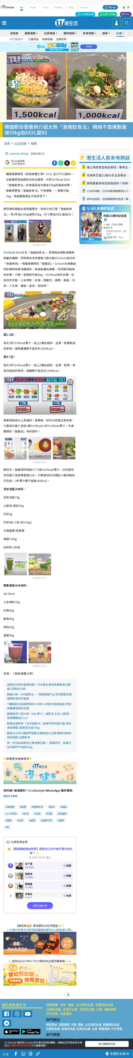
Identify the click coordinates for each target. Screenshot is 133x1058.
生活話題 (20, 143)
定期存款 (61, 39)
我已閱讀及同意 (106, 1044)
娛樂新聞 (47, 39)
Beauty (58, 7)
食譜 (38, 813)
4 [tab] (69, 43)
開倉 (71, 1004)
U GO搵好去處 (87, 14)
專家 (52, 807)
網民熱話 (51, 1024)
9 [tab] (65, 47)
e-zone (84, 7)
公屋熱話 (33, 39)
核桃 (26, 813)
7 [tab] (58, 47)
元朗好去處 (53, 1009)
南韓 (64, 807)
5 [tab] (72, 43)
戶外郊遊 (52, 1013)
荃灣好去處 (70, 1009)
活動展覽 (52, 1004)
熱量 (49, 813)
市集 (63, 1004)
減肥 (32, 820)
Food (45, 7)
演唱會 (14, 33)
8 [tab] (62, 47)
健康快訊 (47, 820)
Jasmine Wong (18, 153)
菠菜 (21, 820)
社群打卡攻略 (109, 14)
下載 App (112, 7)
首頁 (7, 143)
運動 (9, 820)
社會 (99, 1009)
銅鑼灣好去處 (104, 1004)
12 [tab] (76, 47)
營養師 (63, 813)
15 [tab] (71, 51)
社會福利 (66, 1013)
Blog (71, 7)
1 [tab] (58, 43)
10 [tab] (69, 47)
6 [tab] (76, 43)
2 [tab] (62, 43)
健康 (34, 143)
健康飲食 (38, 807)
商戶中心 (126, 14)
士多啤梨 (12, 813)
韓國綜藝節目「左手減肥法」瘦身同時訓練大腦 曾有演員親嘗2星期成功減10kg (39, 725)
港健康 (10, 807)
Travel (33, 7)
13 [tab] (64, 51)
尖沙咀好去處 (85, 1004)
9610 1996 (10, 796)
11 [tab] (72, 47)
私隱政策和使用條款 (20, 1045)
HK (21, 7)
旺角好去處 (87, 1009)
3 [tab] (65, 43)
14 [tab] (67, 51)
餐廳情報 (110, 1009)
